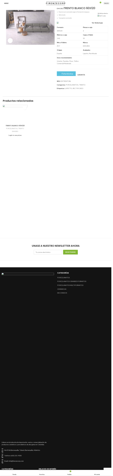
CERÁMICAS (61, 289)
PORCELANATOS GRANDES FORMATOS (71, 281)
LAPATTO (68, 88)
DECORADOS (62, 293)
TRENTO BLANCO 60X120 (15, 126)
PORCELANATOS (72, 85)
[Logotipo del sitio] (56, 3)
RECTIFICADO (78, 88)
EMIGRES (60, 8)
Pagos (106, 3)
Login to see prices (15, 135)
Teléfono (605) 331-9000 (13, 456)
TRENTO (82, 85)
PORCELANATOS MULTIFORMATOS (70, 285)
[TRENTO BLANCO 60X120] (15, 114)
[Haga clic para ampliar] (10, 40)
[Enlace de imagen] (28, 356)
